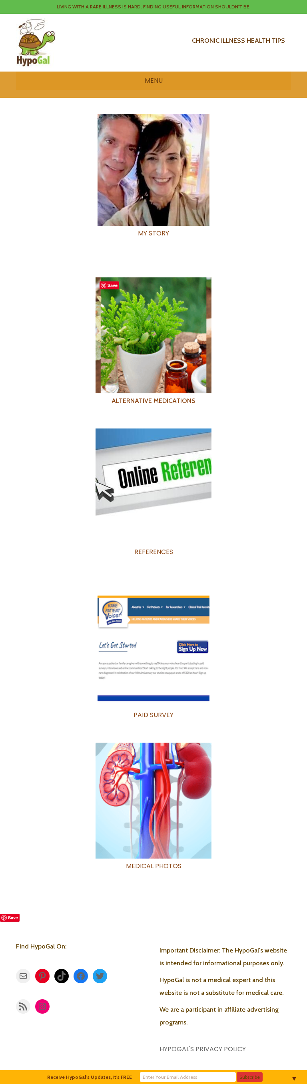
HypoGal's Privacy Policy (202, 1049)
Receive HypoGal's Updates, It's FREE (89, 1077)
